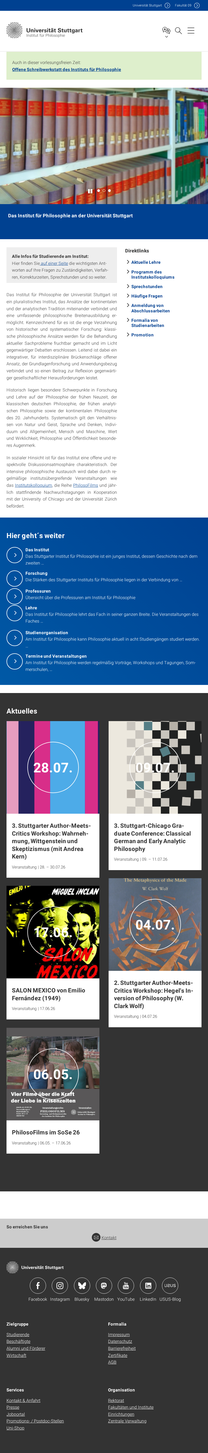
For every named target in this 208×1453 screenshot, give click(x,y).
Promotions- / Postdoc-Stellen (35, 1421)
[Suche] (178, 30)
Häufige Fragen (147, 296)
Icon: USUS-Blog (170, 1286)
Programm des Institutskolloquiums (153, 274)
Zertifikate (117, 1355)
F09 (183, 5)
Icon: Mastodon (104, 1286)
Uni (147, 5)
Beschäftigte (18, 1341)
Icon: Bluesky (82, 1286)
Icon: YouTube (126, 1286)
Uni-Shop (15, 1428)
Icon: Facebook (38, 1286)
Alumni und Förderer (25, 1348)
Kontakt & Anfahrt (23, 1400)
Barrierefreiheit (122, 1348)
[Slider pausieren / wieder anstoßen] (90, 190)
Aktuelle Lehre (146, 262)
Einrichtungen (121, 1414)
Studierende (17, 1334)
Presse (12, 1407)
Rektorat (116, 1400)
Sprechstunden (147, 286)
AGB (112, 1362)
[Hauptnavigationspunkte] (191, 30)
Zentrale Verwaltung (127, 1421)
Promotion (142, 334)
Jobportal (15, 1414)
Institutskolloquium (33, 485)
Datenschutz (120, 1341)
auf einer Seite (54, 263)
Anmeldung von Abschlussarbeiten (150, 307)
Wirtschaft (16, 1355)
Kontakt (109, 1237)
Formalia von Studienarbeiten (147, 322)
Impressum (119, 1334)
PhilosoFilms (85, 485)
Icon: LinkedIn (148, 1286)
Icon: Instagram (60, 1286)
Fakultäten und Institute (131, 1407)
